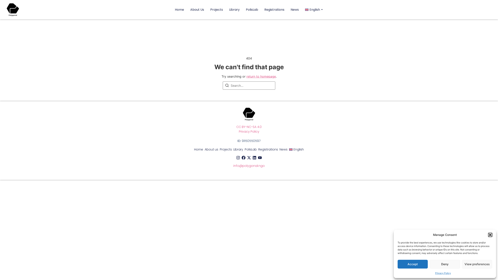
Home (179, 9)
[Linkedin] (254, 158)
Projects (216, 9)
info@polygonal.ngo (249, 166)
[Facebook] (243, 158)
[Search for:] (249, 85)
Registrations (274, 9)
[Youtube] (260, 158)
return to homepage (261, 76)
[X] (249, 158)
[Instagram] (238, 158)
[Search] (227, 86)
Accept (413, 264)
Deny (445, 264)
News (295, 9)
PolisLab (252, 9)
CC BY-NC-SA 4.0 (249, 127)
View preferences (477, 264)
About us (197, 9)
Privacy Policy (443, 273)
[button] (490, 235)
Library (234, 9)
